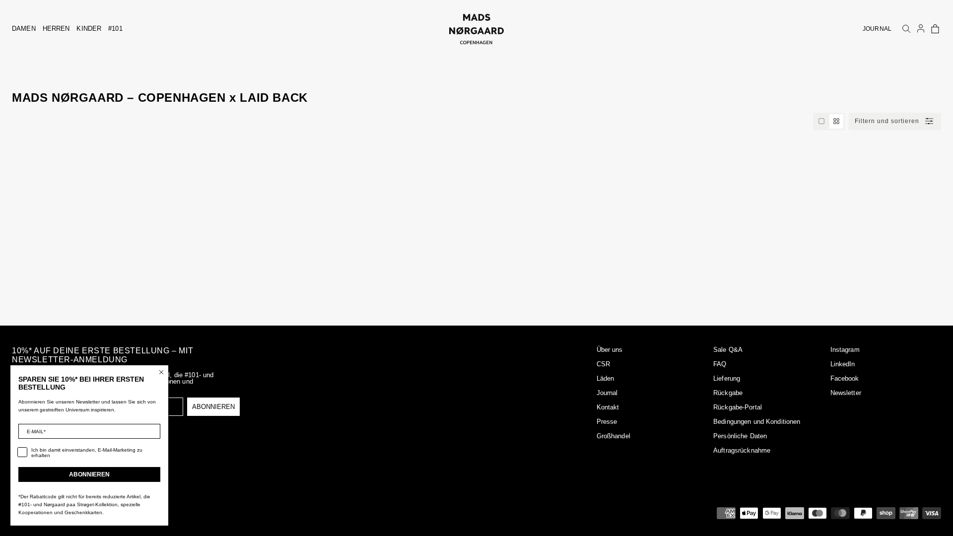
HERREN (56, 28)
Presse (607, 421)
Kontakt (608, 407)
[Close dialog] (161, 372)
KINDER (88, 28)
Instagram (845, 349)
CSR (603, 364)
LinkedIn (842, 364)
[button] (935, 29)
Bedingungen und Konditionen (757, 421)
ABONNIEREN (213, 406)
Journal (607, 393)
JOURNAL (877, 28)
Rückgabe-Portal (737, 407)
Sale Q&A (728, 349)
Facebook (844, 378)
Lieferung (726, 378)
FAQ (719, 364)
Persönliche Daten (740, 436)
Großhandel (613, 436)
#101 (115, 28)
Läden (605, 378)
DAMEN (24, 28)
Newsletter (845, 393)
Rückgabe (728, 393)
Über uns (610, 349)
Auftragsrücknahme (741, 450)
